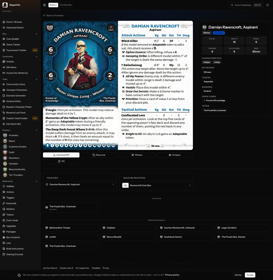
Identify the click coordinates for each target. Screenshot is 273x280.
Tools (5, 79)
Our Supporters (82, 268)
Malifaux (53, 5)
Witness (138, 155)
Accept (250, 275)
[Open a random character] (267, 5)
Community (8, 56)
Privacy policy (172, 274)
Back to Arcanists (55, 15)
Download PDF (63, 155)
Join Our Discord (50, 268)
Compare (176, 155)
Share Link (100, 155)
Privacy (106, 268)
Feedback (96, 268)
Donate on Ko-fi (66, 268)
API (63, 161)
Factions (6, 130)
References (8, 181)
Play (4, 34)
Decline (238, 275)
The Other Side (65, 5)
